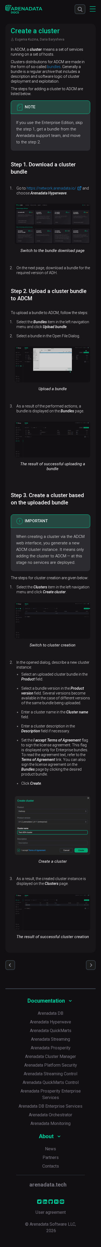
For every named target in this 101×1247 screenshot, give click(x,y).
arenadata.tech (48, 1184)
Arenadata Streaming (50, 1039)
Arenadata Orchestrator (50, 1114)
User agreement (51, 1212)
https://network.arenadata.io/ (51, 188)
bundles (54, 67)
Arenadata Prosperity (51, 1047)
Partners (51, 1157)
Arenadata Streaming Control (50, 1073)
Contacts (50, 1166)
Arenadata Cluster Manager (50, 1056)
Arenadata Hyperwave (50, 1021)
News (50, 1148)
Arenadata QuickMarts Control (51, 1082)
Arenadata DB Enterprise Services (50, 1106)
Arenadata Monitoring (50, 1123)
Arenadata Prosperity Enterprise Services (50, 1094)
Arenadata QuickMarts (50, 1030)
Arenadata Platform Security (50, 1065)
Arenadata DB (50, 1013)
